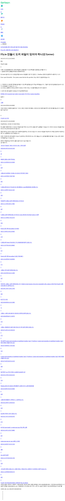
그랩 (2, 102)
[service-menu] (1, 44)
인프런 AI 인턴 (5, 118)
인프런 (2, 482)
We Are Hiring (24, 482)
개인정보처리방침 (10, 482)
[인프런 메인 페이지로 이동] (32, 2)
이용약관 (17, 482)
